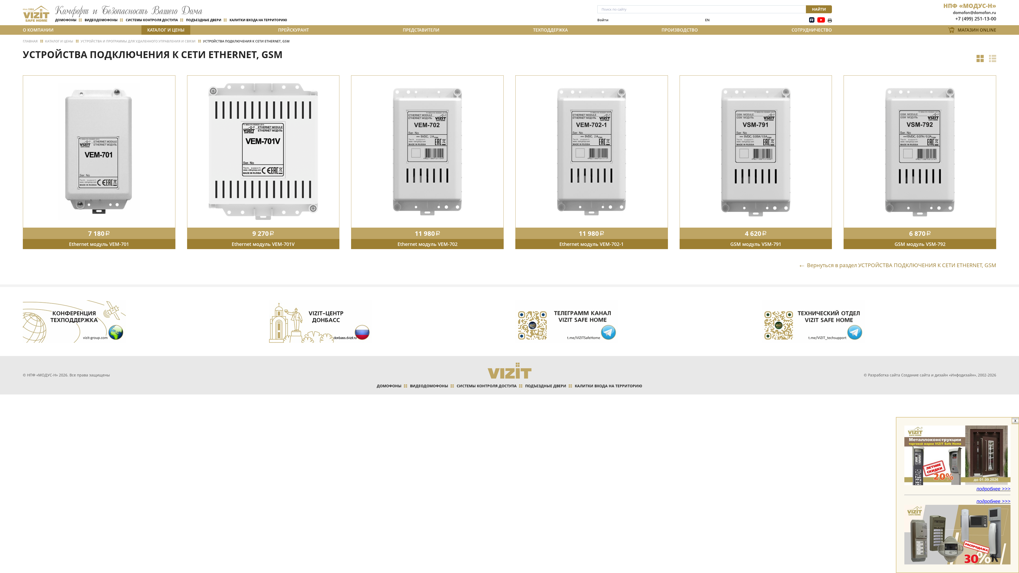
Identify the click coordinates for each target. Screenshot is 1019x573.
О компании (38, 30)
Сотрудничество (812, 30)
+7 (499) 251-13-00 (975, 18)
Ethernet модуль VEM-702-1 (591, 244)
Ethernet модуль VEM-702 (427, 244)
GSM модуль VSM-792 (920, 244)
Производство (680, 30)
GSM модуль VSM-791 (755, 244)
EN (707, 20)
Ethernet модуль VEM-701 (99, 244)
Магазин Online (977, 30)
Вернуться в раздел (901, 265)
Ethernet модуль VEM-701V (263, 244)
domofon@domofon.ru (974, 12)
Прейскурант (293, 30)
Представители (421, 30)
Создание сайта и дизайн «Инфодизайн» (938, 374)
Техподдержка (550, 30)
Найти (819, 9)
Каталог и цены (165, 30)
